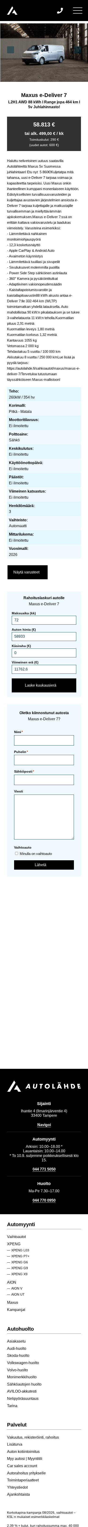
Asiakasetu (16, 1341)
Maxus (12, 1302)
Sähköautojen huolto (24, 1384)
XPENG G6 (19, 1262)
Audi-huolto (16, 1349)
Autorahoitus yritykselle (26, 1473)
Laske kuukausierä (40, 685)
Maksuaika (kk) (24, 613)
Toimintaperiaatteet (23, 1480)
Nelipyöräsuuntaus (22, 1399)
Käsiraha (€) (21, 646)
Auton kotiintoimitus (23, 1452)
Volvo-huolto (17, 1370)
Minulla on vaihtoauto (36, 854)
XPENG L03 (20, 1250)
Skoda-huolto (18, 1356)
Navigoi (44, 1125)
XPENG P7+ (20, 1256)
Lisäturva (14, 1444)
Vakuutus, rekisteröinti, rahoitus (33, 1437)
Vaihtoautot (16, 1237)
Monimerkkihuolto (22, 1377)
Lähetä (40, 865)
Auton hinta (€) (24, 629)
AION (11, 1282)
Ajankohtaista (18, 1494)
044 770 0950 (44, 1200)
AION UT (18, 1294)
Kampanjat (16, 1310)
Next (77, 49)
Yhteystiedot (17, 1487)
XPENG (13, 1244)
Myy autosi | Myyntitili (24, 1459)
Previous (10, 49)
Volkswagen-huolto (23, 1363)
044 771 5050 (44, 1169)
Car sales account (22, 1466)
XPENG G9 (19, 1268)
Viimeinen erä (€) (25, 662)
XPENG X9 (19, 1274)
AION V (16, 1288)
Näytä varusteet (26, 572)
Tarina (12, 1406)
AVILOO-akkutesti (22, 1391)
